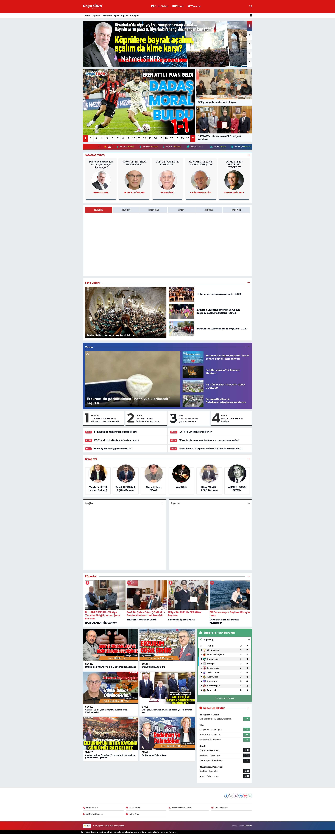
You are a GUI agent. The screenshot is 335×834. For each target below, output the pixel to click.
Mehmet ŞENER (100, 193)
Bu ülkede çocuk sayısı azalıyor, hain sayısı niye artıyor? (101, 164)
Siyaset (96, 16)
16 (166, 138)
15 (161, 138)
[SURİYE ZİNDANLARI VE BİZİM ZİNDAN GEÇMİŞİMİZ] (110, 645)
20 (187, 138)
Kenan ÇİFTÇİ (167, 193)
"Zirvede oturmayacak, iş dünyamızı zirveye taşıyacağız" (106, 419)
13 (150, 138)
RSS (88, 826)
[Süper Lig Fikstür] (248, 708)
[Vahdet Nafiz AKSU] (234, 180)
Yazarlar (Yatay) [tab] (95, 155)
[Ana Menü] (251, 16)
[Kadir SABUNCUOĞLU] (201, 180)
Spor (116, 16)
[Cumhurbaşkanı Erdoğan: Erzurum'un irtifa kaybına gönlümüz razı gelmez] (110, 733)
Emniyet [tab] (236, 210)
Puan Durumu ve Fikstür (181, 808)
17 (171, 138)
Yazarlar (196, 6)
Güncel (86, 16)
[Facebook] (226, 796)
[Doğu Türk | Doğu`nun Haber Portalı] (92, 6)
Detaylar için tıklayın (224, 698)
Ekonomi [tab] (153, 210)
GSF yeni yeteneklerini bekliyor (232, 419)
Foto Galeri (161, 6)
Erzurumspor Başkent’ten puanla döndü (115, 432)
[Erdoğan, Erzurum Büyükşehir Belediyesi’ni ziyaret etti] (167, 688)
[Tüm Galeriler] (248, 283)
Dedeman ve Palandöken (154, 755)
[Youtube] (245, 796)
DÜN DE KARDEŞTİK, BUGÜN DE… (168, 163)
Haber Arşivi (134, 814)
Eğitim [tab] (209, 210)
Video (179, 6)
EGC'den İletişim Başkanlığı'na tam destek (148, 419)
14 (155, 138)
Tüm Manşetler (221, 808)
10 (133, 138)
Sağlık (89, 503)
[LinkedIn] (240, 796)
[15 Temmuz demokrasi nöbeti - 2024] (181, 294)
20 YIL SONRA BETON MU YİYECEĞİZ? (234, 164)
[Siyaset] (248, 503)
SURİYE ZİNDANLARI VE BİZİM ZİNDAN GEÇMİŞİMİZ (110, 667)
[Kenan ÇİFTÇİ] (167, 180)
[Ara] (250, 6)
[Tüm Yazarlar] (248, 155)
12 (144, 138)
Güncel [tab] (98, 210)
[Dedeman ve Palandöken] (167, 733)
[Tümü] (248, 459)
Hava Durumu (92, 808)
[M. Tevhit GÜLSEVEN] (134, 180)
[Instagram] (236, 796)
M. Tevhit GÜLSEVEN (134, 193)
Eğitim (124, 16)
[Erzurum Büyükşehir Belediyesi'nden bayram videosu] (193, 401)
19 (182, 138)
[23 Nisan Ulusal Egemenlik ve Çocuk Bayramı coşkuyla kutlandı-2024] (181, 311)
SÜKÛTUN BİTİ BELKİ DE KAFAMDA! (134, 163)
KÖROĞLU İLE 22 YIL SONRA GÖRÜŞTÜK (201, 163)
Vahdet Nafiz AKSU (234, 193)
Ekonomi (107, 16)
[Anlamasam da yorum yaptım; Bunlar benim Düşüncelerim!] (110, 688)
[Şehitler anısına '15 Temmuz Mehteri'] (193, 372)
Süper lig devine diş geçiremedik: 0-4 (188, 420)
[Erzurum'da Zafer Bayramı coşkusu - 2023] (181, 329)
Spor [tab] (181, 210)
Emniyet (134, 16)
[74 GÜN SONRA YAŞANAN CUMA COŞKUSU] (193, 386)
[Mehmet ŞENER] (101, 180)
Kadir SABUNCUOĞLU (200, 193)
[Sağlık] (163, 503)
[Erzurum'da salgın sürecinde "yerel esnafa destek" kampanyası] (193, 357)
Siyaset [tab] (126, 210)
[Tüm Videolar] (248, 347)
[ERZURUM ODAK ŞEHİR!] (167, 645)
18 (177, 138)
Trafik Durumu (134, 808)
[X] (231, 796)
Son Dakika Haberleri (94, 814)
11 (139, 138)
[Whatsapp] (250, 796)
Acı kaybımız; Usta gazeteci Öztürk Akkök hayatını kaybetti (210, 448)
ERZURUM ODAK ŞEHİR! (153, 667)
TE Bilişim (248, 826)
